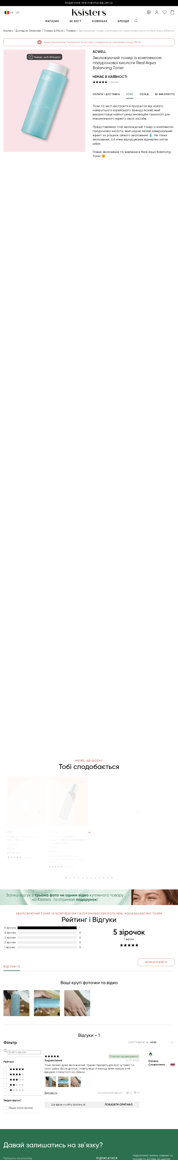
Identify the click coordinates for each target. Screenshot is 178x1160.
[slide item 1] (66, 878)
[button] (16, 1003)
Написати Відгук (156, 962)
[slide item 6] (87, 878)
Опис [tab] (130, 94)
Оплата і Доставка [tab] (106, 94)
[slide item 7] (91, 878)
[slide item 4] (78, 878)
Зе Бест (76, 21)
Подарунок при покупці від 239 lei (89, 3)
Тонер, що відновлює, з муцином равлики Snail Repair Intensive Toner (66, 839)
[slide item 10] (103, 878)
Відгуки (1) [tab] (11, 966)
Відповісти (50, 1092)
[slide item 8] (95, 878)
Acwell (99, 52)
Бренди (123, 21)
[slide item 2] (70, 878)
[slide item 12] (112, 878)
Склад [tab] (144, 94)
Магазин (52, 21)
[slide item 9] (99, 878)
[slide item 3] (74, 878)
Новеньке (99, 21)
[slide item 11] (108, 878)
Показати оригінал (118, 1104)
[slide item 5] (83, 878)
